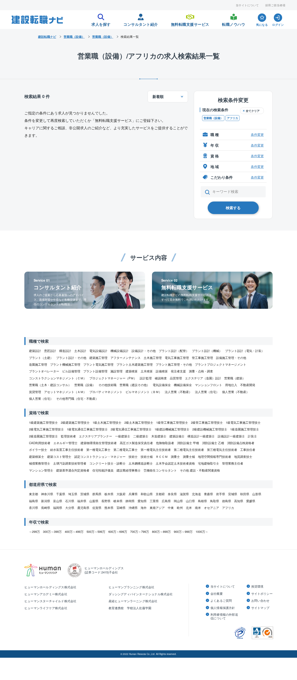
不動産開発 (247, 385)
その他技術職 (107, 385)
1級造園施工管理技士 (244, 429)
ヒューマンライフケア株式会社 (45, 608)
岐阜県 (118, 501)
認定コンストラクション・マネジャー (100, 456)
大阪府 (121, 494)
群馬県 (96, 494)
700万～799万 (139, 531)
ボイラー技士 (38, 449)
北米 (189, 507)
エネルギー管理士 (65, 443)
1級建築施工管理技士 (43, 422)
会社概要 (216, 593)
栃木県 (108, 494)
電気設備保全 (162, 385)
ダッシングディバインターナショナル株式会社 (141, 594)
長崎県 (45, 507)
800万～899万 (161, 531)
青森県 (208, 494)
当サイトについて (247, 5)
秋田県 (244, 494)
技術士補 (147, 456)
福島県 (33, 501)
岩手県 (220, 494)
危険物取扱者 (165, 443)
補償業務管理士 (39, 463)
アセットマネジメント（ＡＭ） (65, 392)
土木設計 (80, 350)
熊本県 (108, 507)
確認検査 (161, 378)
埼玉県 (72, 494)
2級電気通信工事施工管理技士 (131, 429)
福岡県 (57, 507)
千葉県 (60, 494)
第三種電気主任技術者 (222, 449)
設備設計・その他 (144, 350)
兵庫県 (133, 494)
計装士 (252, 436)
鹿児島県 (83, 507)
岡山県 (178, 501)
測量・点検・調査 (201, 371)
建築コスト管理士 (59, 456)
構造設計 (65, 350)
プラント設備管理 (95, 371)
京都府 (160, 494)
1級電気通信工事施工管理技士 (87, 429)
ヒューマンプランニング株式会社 (132, 587)
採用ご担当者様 (275, 5)
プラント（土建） (41, 357)
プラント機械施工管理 (65, 364)
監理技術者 (68, 436)
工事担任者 (247, 449)
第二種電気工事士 (125, 449)
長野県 (105, 501)
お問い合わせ (260, 600)
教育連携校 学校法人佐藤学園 (130, 608)
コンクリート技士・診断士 (107, 463)
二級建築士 (140, 436)
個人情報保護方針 (222, 608)
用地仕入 (231, 385)
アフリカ (232, 118)
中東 (171, 507)
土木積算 (147, 371)
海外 (144, 507)
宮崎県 (121, 507)
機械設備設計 (119, 350)
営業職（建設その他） (134, 385)
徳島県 (226, 501)
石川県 (69, 501)
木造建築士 (158, 436)
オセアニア (211, 507)
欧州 (180, 507)
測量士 (175, 456)
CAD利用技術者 (39, 443)
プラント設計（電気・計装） (244, 350)
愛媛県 (250, 501)
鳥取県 (214, 501)
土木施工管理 (153, 357)
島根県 (202, 501)
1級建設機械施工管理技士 (172, 429)
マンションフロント (208, 385)
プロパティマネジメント (106, 392)
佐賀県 (96, 507)
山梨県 (93, 501)
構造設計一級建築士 (201, 436)
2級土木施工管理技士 (138, 422)
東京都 (33, 494)
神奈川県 (47, 494)
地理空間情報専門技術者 (214, 456)
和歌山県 (147, 494)
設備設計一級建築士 (231, 436)
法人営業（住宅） (207, 392)
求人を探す (101, 23)
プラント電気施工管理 (98, 364)
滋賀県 (184, 494)
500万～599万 (96, 531)
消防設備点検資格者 (240, 443)
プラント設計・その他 (71, 357)
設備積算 (162, 371)
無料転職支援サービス (190, 23)
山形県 (256, 494)
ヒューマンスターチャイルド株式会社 (50, 601)
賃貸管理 (35, 392)
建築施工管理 (98, 357)
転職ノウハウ (233, 23)
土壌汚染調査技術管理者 (69, 463)
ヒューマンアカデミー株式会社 (45, 594)
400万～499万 (74, 531)
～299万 (34, 531)
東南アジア (157, 507)
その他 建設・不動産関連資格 (200, 470)
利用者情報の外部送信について (224, 616)
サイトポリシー (262, 593)
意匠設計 (50, 350)
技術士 (133, 456)
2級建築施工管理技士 (75, 422)
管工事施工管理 (202, 357)
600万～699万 (117, 531)
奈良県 (172, 494)
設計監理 (146, 378)
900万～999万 (183, 531)
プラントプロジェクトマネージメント (220, 364)
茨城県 (84, 494)
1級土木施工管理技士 (107, 422)
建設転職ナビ (47, 36)
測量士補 (189, 456)
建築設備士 (176, 436)
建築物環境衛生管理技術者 (99, 443)
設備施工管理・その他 (231, 357)
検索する (233, 207)
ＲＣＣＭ (162, 456)
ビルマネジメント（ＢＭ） (144, 392)
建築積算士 (36, 456)
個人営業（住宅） (41, 398)
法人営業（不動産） (178, 392)
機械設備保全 (183, 385)
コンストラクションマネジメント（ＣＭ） (57, 378)
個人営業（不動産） (235, 392)
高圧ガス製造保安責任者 (136, 443)
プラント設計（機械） (207, 350)
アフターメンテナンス (125, 357)
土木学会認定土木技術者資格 (175, 463)
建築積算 (132, 371)
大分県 (69, 507)
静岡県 (130, 501)
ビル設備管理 (71, 371)
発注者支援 (178, 371)
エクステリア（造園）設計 (203, 378)
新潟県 (45, 501)
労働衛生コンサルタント (160, 470)
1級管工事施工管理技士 (172, 422)
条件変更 (257, 134)
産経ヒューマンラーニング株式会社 (133, 601)
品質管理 (176, 378)
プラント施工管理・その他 (174, 364)
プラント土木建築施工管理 (134, 364)
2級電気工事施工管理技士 (46, 429)
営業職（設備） (213, 118)
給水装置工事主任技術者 (66, 449)
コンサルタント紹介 (140, 23)
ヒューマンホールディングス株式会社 (50, 587)
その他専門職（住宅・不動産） (77, 398)
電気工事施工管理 (177, 357)
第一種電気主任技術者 (156, 449)
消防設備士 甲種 (188, 443)
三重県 (154, 501)
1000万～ (202, 531)
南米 (198, 507)
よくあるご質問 (221, 600)
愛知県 (142, 501)
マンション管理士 (41, 470)
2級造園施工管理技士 (43, 436)
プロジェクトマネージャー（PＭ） (113, 378)
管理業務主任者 (232, 463)
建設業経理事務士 (128, 470)
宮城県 (232, 494)
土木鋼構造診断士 (141, 463)
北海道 (196, 494)
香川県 (33, 507)
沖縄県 (133, 507)
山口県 (190, 501)
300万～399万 (52, 531)
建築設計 (35, 350)
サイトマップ (260, 608)
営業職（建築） (234, 378)
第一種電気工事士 (98, 449)
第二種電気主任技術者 (189, 449)
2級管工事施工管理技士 (207, 422)
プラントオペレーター (44, 371)
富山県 (57, 501)
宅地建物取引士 (208, 463)
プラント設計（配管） (174, 350)
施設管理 (116, 371)
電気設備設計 (98, 350)
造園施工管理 (38, 364)
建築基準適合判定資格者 (72, 470)
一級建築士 (122, 436)
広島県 (166, 501)
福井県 (81, 501)
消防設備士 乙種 (213, 443)
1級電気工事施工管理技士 (243, 422)
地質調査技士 (243, 456)
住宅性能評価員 (102, 470)
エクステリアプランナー (95, 436)
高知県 (238, 501)
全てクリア (253, 111)
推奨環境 (257, 586)
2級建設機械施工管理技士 (209, 429)
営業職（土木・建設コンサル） (50, 385)
